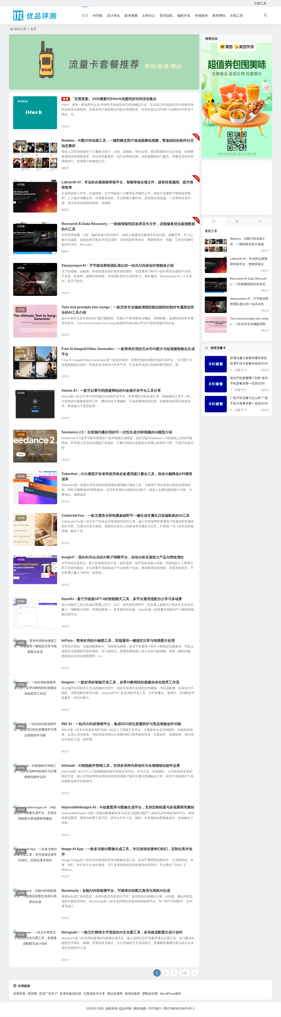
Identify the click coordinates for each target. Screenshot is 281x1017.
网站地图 (140, 1008)
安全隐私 (166, 15)
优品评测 (125, 1008)
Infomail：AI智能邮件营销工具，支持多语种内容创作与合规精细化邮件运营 (120, 765)
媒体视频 (131, 15)
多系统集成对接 (70, 993)
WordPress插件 (170, 993)
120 (184, 973)
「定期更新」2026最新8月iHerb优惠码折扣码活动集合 (114, 99)
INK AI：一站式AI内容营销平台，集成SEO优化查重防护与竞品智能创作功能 (121, 724)
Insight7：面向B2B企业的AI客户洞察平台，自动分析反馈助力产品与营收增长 (122, 557)
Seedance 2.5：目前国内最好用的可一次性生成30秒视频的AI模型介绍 (116, 432)
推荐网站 (218, 15)
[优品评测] (35, 15)
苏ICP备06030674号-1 (179, 1008)
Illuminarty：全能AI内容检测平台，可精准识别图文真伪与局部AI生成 (115, 890)
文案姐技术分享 (94, 993)
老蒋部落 (19, 993)
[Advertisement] (237, 187)
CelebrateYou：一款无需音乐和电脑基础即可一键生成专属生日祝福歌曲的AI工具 (125, 515)
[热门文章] (237, 221)
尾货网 (32, 993)
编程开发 (183, 15)
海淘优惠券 (132, 993)
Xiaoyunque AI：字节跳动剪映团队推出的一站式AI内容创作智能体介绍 (117, 265)
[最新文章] (213, 221)
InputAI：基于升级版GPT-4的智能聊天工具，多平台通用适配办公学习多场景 (121, 599)
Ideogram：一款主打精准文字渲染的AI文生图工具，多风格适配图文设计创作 (122, 932)
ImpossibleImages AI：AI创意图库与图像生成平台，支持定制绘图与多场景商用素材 (127, 807)
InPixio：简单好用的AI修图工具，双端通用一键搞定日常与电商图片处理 (118, 640)
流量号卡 (240, 370)
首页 (85, 15)
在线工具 (260, 3)
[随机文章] (260, 221)
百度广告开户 (48, 993)
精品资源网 (114, 993)
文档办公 (148, 15)
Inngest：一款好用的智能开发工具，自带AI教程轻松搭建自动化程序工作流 (120, 682)
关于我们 (155, 1008)
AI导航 (98, 15)
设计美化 (113, 15)
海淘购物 (22, 101)
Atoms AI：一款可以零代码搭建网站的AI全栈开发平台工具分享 (111, 390)
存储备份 (201, 15)
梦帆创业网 (150, 993)
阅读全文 (191, 126)
